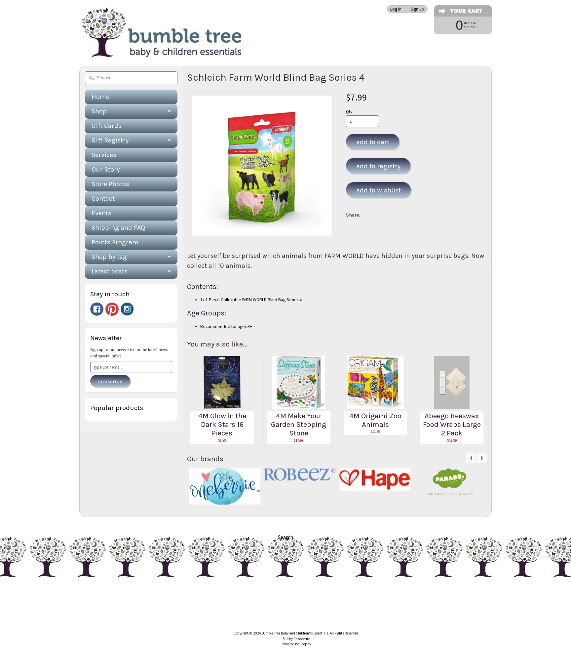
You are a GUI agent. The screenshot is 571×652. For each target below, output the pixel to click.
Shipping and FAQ (118, 227)
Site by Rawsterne (296, 638)
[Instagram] (127, 309)
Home (100, 97)
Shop (99, 111)
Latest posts (110, 271)
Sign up (417, 9)
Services (104, 155)
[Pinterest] (112, 309)
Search (285, 537)
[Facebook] (96, 309)
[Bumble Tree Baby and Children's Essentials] (162, 51)
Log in (395, 9)
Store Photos (110, 184)
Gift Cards (107, 126)
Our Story (106, 169)
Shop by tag (109, 257)
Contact (103, 198)
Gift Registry (110, 140)
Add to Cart (372, 142)
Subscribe (110, 381)
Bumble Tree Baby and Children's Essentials (295, 633)
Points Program (115, 242)
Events (101, 213)
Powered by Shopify (296, 644)
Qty (349, 111)
